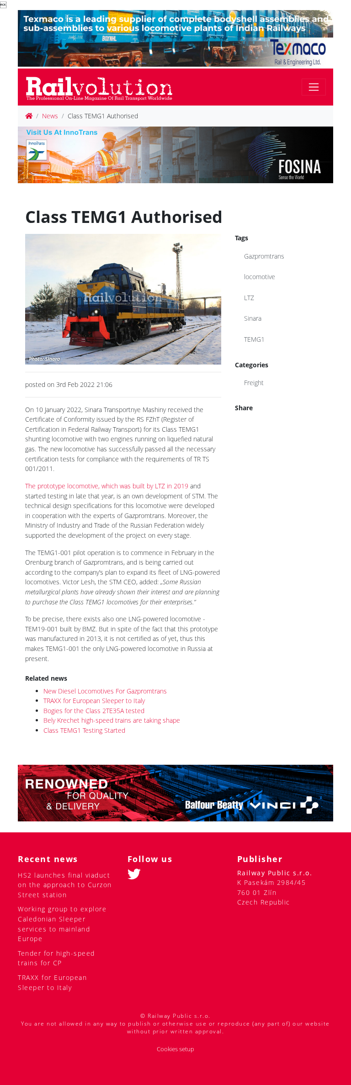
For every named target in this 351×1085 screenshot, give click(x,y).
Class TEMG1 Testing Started (84, 730)
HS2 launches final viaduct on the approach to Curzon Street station (65, 885)
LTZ (249, 297)
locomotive (259, 276)
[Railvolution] (104, 87)
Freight (254, 382)
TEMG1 (254, 339)
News (50, 115)
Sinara (252, 318)
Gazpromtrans (264, 256)
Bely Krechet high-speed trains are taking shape (111, 720)
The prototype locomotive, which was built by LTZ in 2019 (106, 486)
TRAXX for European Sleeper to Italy (94, 700)
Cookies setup (175, 1049)
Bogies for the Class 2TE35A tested (93, 710)
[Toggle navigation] (314, 87)
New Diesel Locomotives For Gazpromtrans (105, 691)
